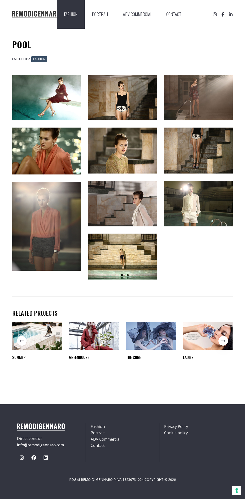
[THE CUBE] (151, 336)
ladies (188, 357)
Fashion (71, 14)
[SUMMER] (37, 336)
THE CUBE (133, 357)
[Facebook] (223, 14)
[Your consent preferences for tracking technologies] (236, 490)
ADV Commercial (137, 14)
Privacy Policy (176, 426)
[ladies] (208, 336)
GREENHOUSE (79, 357)
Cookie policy (176, 432)
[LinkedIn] (230, 14)
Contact (173, 14)
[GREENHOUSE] (94, 336)
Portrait (100, 14)
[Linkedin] (45, 457)
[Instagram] (215, 14)
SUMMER (19, 357)
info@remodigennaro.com (40, 445)
